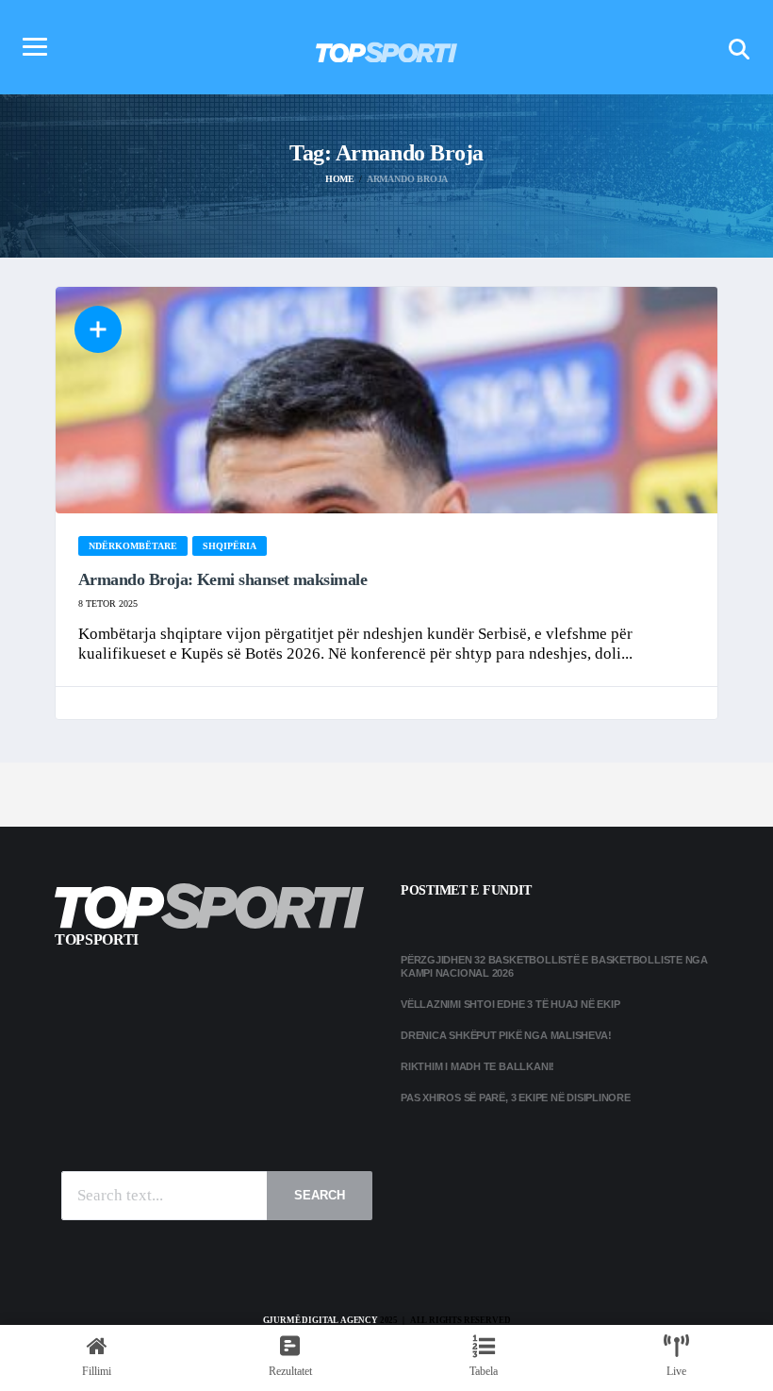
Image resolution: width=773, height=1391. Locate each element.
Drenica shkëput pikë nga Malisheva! (506, 1035)
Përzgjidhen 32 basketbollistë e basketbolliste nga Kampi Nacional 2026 (554, 966)
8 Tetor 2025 (108, 603)
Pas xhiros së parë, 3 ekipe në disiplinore (516, 1097)
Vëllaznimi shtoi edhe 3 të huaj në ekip (510, 1004)
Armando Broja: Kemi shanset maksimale (222, 579)
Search (319, 1195)
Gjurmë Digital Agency (320, 1320)
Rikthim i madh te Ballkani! (477, 1066)
